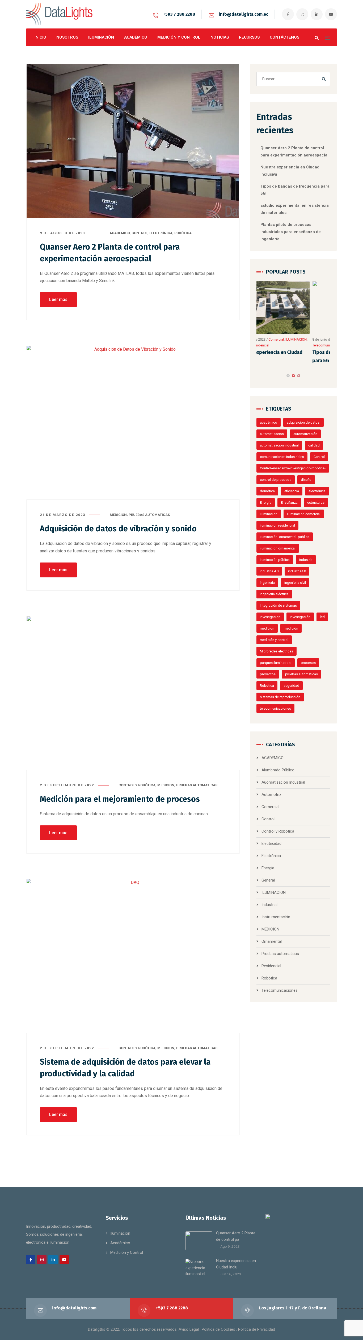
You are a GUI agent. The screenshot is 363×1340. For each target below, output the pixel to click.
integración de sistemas (278, 605)
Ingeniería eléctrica (274, 594)
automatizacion (272, 434)
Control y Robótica (137, 785)
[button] (288, 375)
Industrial (269, 904)
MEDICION (118, 515)
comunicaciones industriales (282, 457)
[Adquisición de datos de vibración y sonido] (133, 423)
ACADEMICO (119, 233)
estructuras (315, 502)
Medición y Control (126, 1252)
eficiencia (291, 491)
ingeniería (267, 583)
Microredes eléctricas (276, 651)
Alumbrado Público (277, 770)
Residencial (271, 965)
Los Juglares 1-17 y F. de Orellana (292, 1307)
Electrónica (160, 233)
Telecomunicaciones (272, 345)
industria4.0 (297, 571)
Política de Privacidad (256, 1329)
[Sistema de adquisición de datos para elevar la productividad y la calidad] (133, 956)
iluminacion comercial (303, 514)
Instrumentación (275, 917)
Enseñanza (289, 502)
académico (268, 422)
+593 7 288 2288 (179, 14)
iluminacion (268, 514)
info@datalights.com (74, 1307)
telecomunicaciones (275, 708)
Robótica (183, 233)
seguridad (291, 686)
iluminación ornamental (278, 548)
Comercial (270, 806)
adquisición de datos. (303, 422)
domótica (267, 491)
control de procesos (275, 480)
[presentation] (258, 375)
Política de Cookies (218, 1329)
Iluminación (120, 1233)
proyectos (268, 674)
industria (306, 560)
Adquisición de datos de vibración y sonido (118, 528)
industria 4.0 (269, 571)
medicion (267, 628)
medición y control (274, 640)
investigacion (270, 617)
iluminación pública (275, 560)
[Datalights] (59, 14)
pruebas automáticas (301, 674)
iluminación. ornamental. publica (284, 537)
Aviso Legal (189, 1329)
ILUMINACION (273, 892)
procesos (308, 663)
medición (291, 628)
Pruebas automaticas (149, 515)
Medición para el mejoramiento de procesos (120, 799)
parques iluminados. (275, 663)
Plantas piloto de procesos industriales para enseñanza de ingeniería (290, 231)
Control (139, 233)
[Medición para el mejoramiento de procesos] (133, 693)
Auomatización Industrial (283, 782)
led (322, 617)
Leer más (58, 299)
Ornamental (271, 941)
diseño (306, 480)
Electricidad (271, 843)
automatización (305, 434)
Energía (265, 502)
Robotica (267, 686)
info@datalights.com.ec (243, 14)
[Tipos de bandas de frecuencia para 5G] (294, 307)
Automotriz (271, 794)
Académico (120, 1242)
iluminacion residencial (277, 525)
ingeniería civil (295, 583)
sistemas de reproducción (280, 697)
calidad (314, 445)
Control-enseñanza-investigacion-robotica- (293, 468)
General (268, 880)
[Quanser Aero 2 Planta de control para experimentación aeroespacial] (133, 141)
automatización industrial (279, 445)
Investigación (300, 617)
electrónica (317, 491)
